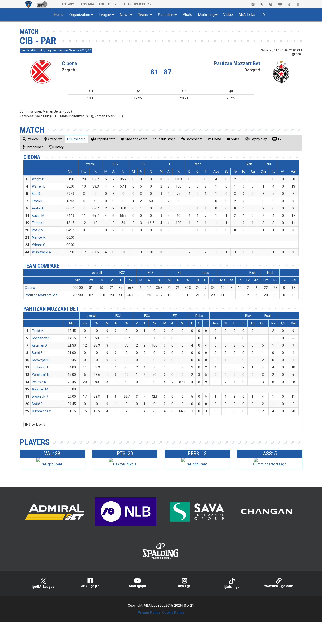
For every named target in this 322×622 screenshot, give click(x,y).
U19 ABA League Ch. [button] (97, 4)
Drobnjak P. (40, 396)
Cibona (69, 63)
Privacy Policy (149, 612)
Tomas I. (38, 223)
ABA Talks (247, 14)
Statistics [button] (166, 14)
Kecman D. (39, 345)
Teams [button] (143, 14)
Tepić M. (38, 331)
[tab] (30, 139)
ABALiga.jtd (90, 586)
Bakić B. (37, 353)
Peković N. (39, 382)
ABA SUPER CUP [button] (136, 4)
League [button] (105, 14)
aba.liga (184, 586)
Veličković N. (41, 374)
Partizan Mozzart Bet (237, 63)
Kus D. (36, 194)
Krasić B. (38, 201)
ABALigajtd (137, 586)
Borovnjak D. (41, 360)
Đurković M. (40, 389)
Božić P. (37, 404)
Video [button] (228, 14)
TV (263, 14)
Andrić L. (38, 208)
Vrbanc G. (39, 245)
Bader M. (38, 215)
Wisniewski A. (42, 252)
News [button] (124, 14)
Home (59, 14)
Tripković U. (40, 367)
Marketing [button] (206, 14)
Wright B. (38, 179)
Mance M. (39, 237)
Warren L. (39, 186)
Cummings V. (41, 411)
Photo (187, 14)
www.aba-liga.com (278, 586)
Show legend (36, 424)
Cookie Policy (173, 612)
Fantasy (67, 4)
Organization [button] (79, 14)
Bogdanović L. (42, 338)
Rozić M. (38, 230)
